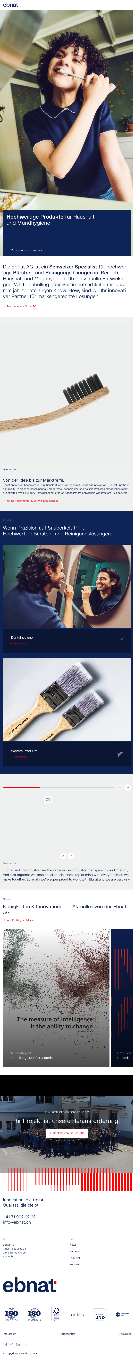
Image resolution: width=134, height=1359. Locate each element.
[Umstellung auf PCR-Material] (56, 998)
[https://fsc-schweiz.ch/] (56, 1314)
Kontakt (74, 1264)
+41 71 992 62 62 (19, 1217)
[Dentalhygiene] (67, 641)
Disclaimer (125, 1334)
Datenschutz (67, 1334)
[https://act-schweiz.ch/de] (77, 1314)
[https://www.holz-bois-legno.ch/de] (122, 1314)
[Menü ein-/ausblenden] (129, 5)
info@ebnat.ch (17, 1222)
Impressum (9, 1334)
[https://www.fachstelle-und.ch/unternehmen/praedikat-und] (100, 1314)
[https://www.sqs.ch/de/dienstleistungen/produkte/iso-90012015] (11, 1314)
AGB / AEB (76, 1258)
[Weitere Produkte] (67, 754)
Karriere (74, 1251)
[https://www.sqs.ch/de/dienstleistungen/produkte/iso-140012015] (34, 1314)
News (73, 1244)
